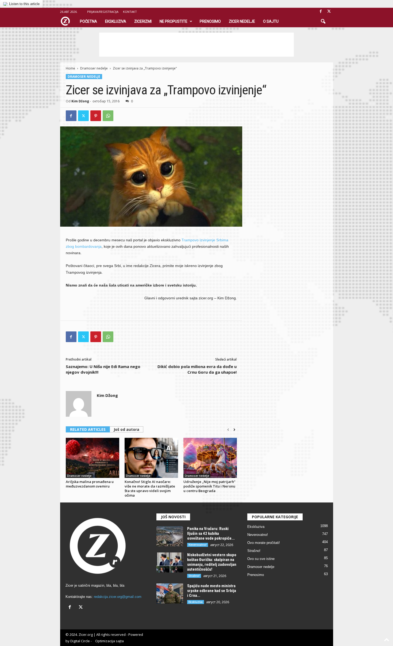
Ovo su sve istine (261, 559)
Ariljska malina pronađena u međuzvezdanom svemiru (90, 484)
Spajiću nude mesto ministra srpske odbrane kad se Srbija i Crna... (211, 590)
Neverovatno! (197, 545)
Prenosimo (210, 21)
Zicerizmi (143, 21)
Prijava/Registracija (102, 12)
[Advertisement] (196, 45)
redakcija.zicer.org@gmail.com (117, 597)
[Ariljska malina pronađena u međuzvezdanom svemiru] (92, 458)
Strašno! (194, 576)
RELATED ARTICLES (88, 429)
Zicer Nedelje (242, 21)
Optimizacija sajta (109, 641)
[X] (329, 12)
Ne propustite (173, 21)
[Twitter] (83, 115)
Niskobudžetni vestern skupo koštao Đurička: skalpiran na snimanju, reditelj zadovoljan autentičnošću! (211, 562)
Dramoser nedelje (94, 68)
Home (70, 68)
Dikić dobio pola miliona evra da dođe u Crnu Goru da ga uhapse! (197, 369)
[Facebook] (321, 12)
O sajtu (271, 21)
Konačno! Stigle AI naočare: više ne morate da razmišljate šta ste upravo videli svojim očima (150, 488)
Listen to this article (24, 4)
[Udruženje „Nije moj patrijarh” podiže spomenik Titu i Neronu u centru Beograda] (210, 458)
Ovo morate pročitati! (263, 543)
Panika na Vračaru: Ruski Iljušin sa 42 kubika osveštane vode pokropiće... (211, 533)
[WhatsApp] (108, 115)
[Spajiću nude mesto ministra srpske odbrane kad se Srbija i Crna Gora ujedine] (169, 593)
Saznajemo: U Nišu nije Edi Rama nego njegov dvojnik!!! (103, 369)
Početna (88, 21)
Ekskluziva (115, 21)
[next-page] (234, 429)
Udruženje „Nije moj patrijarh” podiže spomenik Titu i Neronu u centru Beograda (209, 486)
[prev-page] (228, 429)
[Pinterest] (95, 115)
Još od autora (126, 429)
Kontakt (130, 12)
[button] (323, 22)
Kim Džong (80, 101)
